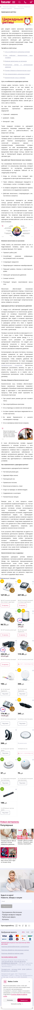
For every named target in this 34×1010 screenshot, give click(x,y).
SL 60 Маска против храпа (25, 719)
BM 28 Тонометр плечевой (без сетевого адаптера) (8, 601)
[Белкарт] (30, 939)
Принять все (24, 1000)
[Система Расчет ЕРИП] (24, 936)
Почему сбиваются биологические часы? (18, 70)
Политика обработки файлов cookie (12, 953)
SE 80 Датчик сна (22, 748)
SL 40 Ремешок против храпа (7, 809)
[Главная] (0, 6)
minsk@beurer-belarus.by (9, 963)
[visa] (4, 936)
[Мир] (30, 936)
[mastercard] (24, 939)
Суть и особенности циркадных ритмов (17, 52)
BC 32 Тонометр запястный (25, 659)
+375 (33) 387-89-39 (20, 961)
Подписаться (6, 906)
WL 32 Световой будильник (5, 690)
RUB (27, 932)
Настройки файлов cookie (9, 957)
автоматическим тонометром (11, 365)
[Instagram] (16, 925)
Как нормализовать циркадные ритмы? (17, 74)
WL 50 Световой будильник (22, 630)
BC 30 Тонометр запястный (8, 630)
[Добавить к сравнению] (16, 581)
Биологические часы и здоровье (15, 77)
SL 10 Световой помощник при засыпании (25, 779)
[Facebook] (22, 925)
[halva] (17, 939)
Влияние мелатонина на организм (16, 61)
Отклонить (10, 1000)
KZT (32, 932)
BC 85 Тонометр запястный (8, 719)
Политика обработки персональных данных (15, 950)
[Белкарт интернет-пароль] (4, 939)
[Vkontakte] (19, 925)
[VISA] (11, 936)
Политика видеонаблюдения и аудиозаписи (15, 946)
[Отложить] (16, 584)
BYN (23, 932)
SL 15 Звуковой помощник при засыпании (8, 779)
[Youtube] (29, 925)
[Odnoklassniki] (26, 925)
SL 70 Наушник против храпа (7, 749)
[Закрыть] (29, 981)
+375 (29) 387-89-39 (7, 961)
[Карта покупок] (11, 939)
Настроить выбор (16, 1004)
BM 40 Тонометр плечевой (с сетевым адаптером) (25, 601)
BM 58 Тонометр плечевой (8, 659)
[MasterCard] (17, 936)
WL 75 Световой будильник (22, 690)
